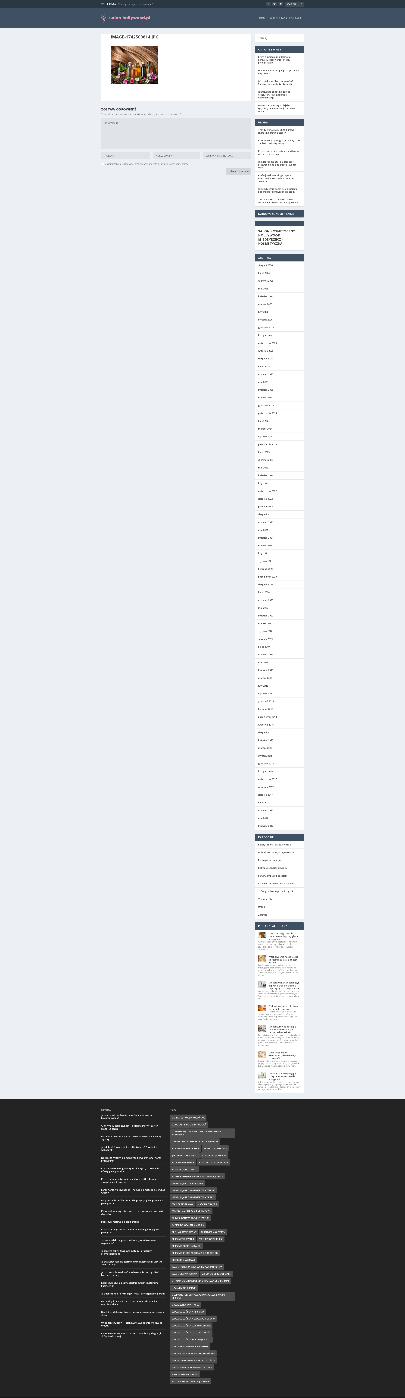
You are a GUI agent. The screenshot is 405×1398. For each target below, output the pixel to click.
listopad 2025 (265, 335)
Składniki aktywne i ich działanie (276, 883)
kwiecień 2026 (265, 296)
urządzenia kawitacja (185, 1304)
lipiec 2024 (264, 420)
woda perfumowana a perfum (190, 1346)
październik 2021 (267, 506)
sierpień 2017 (265, 794)
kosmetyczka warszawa (213, 1162)
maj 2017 (263, 818)
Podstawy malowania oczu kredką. (120, 1221)
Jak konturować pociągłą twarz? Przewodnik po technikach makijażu (282, 1029)
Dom (262, 18)
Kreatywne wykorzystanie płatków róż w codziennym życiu (279, 152)
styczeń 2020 (265, 631)
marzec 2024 (265, 428)
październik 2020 (267, 576)
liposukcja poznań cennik (187, 1183)
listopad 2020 (265, 568)
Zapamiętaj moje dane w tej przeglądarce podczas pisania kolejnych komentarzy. (146, 163)
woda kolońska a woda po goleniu (193, 1318)
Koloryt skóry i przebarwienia (274, 844)
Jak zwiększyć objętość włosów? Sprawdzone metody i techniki (275, 82)
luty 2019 (263, 685)
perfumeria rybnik (183, 1239)
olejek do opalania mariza (188, 1225)
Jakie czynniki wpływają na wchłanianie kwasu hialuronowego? (126, 1116)
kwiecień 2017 (265, 825)
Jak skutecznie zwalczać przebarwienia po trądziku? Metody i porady (130, 1274)
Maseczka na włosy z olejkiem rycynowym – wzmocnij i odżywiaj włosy (276, 108)
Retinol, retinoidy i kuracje (272, 867)
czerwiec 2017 (265, 810)
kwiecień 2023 (265, 475)
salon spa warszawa (184, 1273)
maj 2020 (263, 607)
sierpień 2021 (265, 514)
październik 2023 (267, 444)
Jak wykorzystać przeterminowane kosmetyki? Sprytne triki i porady (131, 1263)
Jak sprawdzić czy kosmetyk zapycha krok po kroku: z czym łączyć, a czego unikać (283, 985)
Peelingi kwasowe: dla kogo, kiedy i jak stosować (283, 1007)
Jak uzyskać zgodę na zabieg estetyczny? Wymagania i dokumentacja (274, 94)
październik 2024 (267, 413)
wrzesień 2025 (266, 350)
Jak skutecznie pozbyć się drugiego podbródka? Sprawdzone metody (277, 190)
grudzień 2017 (266, 763)
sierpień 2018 (265, 732)
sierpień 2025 (265, 358)
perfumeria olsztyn (213, 1232)
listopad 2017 (265, 771)
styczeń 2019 (265, 693)
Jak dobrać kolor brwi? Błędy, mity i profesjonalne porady (133, 1293)
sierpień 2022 (265, 498)
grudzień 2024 (266, 405)
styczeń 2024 (265, 436)
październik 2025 (267, 343)
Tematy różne (266, 899)
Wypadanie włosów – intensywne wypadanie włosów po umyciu (131, 1324)
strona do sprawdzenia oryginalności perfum (200, 1280)
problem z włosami (183, 1259)
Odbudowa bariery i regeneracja (276, 852)
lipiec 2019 (264, 646)
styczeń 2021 (265, 561)
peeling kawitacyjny (184, 1232)
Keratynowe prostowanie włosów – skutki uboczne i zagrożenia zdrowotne (129, 1180)
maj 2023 (263, 467)
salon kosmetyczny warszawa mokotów (197, 1266)
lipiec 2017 (264, 802)
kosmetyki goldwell (184, 1169)
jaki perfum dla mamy (185, 1155)
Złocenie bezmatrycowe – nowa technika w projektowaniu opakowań (278, 201)
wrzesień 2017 (266, 787)
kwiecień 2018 (265, 740)
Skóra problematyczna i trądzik (275, 891)
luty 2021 (263, 553)
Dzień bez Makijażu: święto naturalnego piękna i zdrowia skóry (133, 1313)
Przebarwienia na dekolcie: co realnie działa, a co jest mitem (283, 959)
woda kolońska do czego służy (191, 1332)
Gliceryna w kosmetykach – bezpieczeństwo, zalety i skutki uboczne (130, 1127)
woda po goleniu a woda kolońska (193, 1353)
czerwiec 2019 (265, 654)
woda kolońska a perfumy (188, 1311)
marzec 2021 (265, 545)
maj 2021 (263, 529)
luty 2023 (263, 483)
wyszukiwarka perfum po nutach (192, 1367)
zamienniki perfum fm (185, 1374)
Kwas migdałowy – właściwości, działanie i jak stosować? (283, 1055)
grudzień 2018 (266, 701)
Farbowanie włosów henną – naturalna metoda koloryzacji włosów (133, 1191)
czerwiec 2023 (265, 459)
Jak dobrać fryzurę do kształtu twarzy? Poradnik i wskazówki (129, 1148)
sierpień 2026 (265, 265)
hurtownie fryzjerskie (185, 1148)
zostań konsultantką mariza (190, 1381)
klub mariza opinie (183, 1162)
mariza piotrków (182, 1204)
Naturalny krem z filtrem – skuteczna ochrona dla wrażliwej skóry (129, 1303)
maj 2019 (263, 662)
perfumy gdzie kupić (211, 1239)
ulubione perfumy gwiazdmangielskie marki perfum (198, 1296)
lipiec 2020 (264, 592)
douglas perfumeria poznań (189, 1124)
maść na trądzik (207, 1204)
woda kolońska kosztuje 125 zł (191, 1339)
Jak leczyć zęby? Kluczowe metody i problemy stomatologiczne (126, 1252)
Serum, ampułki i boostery (272, 875)
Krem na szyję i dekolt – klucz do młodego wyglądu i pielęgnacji (283, 936)
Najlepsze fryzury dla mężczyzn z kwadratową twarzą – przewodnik (132, 1159)
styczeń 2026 (265, 319)
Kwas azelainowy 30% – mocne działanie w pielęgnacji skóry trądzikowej (131, 1335)
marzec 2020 (265, 623)
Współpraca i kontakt (285, 18)
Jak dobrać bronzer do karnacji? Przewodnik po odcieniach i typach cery (277, 164)
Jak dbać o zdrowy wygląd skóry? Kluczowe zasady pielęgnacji (282, 1076)
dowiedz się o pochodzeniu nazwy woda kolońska (196, 1133)
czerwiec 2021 (265, 522)
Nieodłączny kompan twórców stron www (139, 4)
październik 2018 (267, 716)
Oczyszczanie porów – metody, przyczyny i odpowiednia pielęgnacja (132, 1202)
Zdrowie (262, 914)
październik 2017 (267, 779)
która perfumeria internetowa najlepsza (197, 1176)
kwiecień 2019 (265, 670)
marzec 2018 (265, 747)
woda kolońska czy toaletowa (191, 1325)
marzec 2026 (265, 304)
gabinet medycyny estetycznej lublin (195, 1141)
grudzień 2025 (266, 327)
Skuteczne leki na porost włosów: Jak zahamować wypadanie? (128, 1242)
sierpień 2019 (265, 639)
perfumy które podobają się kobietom (195, 1252)
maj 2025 (263, 381)
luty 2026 (263, 311)
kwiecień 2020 (265, 615)
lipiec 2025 (264, 366)
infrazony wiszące (215, 1148)
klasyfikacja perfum (214, 1155)
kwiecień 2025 (265, 389)
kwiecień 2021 (265, 537)
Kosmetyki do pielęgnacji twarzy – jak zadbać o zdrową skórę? (279, 142)
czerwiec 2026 (265, 280)
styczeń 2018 (265, 755)
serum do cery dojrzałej (216, 1273)
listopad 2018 (265, 708)
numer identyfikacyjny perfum (190, 1218)
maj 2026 (263, 288)
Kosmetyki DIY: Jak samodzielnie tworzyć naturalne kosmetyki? (129, 1284)
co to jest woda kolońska (188, 1117)
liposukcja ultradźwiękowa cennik (193, 1190)
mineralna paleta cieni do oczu (191, 1211)
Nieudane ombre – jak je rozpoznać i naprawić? (278, 72)
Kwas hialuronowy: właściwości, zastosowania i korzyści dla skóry (132, 1213)
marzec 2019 (265, 677)
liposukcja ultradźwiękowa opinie (193, 1197)
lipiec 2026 (264, 272)
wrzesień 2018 (266, 724)
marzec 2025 (265, 397)
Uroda (261, 906)
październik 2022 (267, 491)
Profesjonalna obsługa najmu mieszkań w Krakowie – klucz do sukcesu (276, 178)
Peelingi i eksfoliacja (269, 860)
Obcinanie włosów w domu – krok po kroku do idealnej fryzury (131, 1138)
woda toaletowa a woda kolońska (193, 1360)
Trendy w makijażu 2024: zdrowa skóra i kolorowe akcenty (276, 131)
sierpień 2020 (265, 584)
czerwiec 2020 (265, 600)
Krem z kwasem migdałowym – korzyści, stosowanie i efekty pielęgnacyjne (275, 59)
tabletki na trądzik (184, 1287)
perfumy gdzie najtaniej (186, 1245)
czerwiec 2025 (265, 374)
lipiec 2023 (264, 452)
